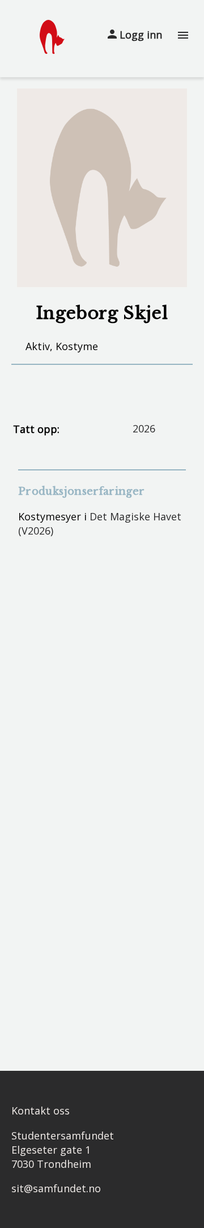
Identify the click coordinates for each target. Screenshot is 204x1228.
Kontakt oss (40, 1110)
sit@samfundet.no (56, 1188)
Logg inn (139, 34)
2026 (144, 428)
